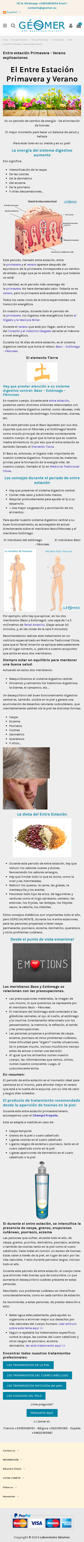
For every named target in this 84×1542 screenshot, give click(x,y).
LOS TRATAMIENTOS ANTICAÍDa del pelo (34, 1385)
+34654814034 (48, 3)
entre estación (59, 400)
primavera (13, 264)
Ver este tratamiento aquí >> (45, 1345)
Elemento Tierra (42, 446)
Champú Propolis (45, 1115)
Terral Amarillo (34, 625)
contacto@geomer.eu (42, 8)
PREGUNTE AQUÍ (42, 1413)
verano (31, 264)
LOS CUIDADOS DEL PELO (24, 1396)
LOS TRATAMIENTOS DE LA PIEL (28, 1365)
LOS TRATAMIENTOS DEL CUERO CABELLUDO (37, 1375)
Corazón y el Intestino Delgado (29, 331)
